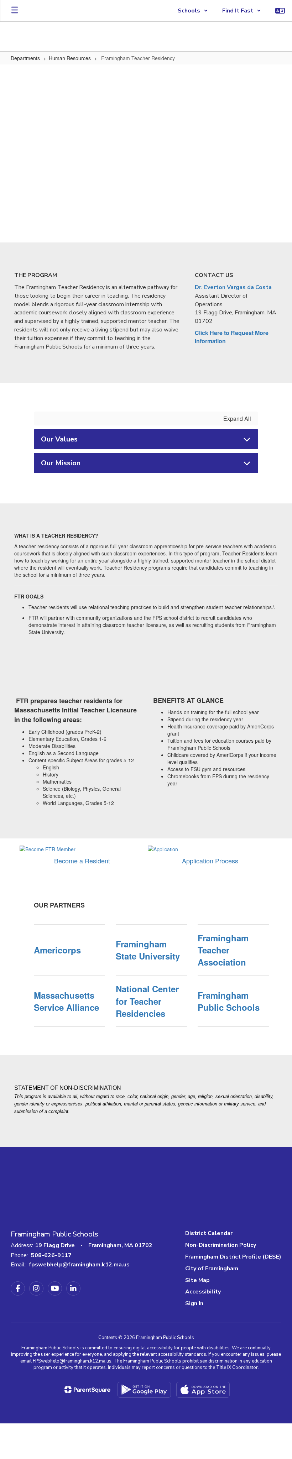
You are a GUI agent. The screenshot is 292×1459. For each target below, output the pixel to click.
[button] (193, 10)
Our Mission (60, 463)
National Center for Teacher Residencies (147, 1001)
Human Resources (70, 58)
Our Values (59, 439)
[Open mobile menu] (14, 10)
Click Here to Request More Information (231, 337)
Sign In (194, 1303)
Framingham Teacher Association (223, 950)
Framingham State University (148, 950)
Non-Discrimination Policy (220, 1245)
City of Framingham (211, 1268)
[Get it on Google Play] (144, 1390)
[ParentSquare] (87, 1389)
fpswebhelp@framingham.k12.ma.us (79, 1265)
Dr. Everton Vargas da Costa (233, 287)
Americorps (57, 950)
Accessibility (203, 1292)
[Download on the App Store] (203, 1390)
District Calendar (209, 1233)
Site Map (197, 1280)
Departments (25, 58)
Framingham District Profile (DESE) (233, 1257)
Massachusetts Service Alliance (66, 1001)
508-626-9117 (51, 1255)
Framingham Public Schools (229, 1001)
